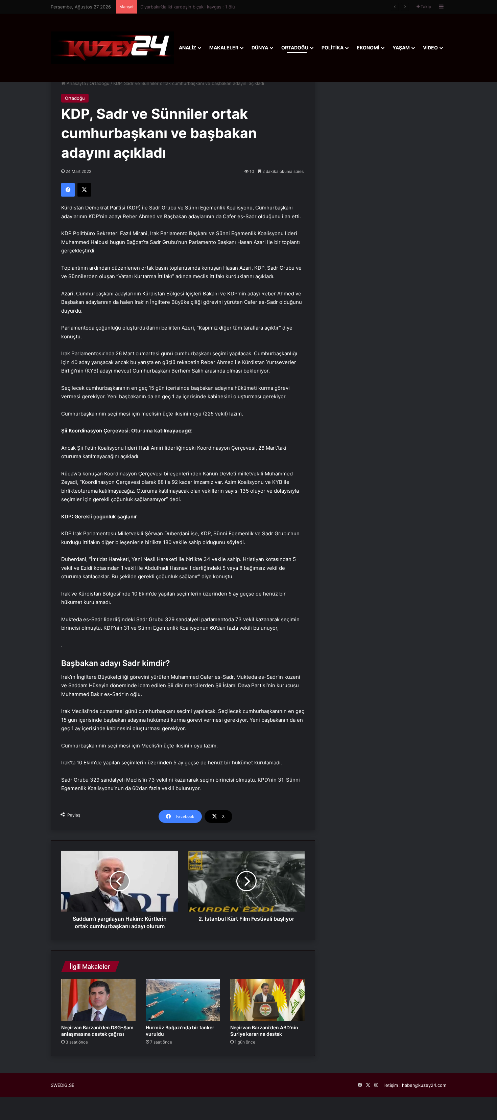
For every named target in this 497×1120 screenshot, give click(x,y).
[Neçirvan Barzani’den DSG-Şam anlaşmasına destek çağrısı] (98, 1000)
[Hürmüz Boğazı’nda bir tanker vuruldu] (183, 1000)
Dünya (260, 47)
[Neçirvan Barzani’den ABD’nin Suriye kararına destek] (267, 1000)
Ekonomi (368, 47)
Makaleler (223, 47)
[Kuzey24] (112, 47)
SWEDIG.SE (62, 1085)
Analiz (187, 47)
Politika (333, 47)
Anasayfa (75, 83)
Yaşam (401, 47)
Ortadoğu (294, 47)
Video (430, 47)
